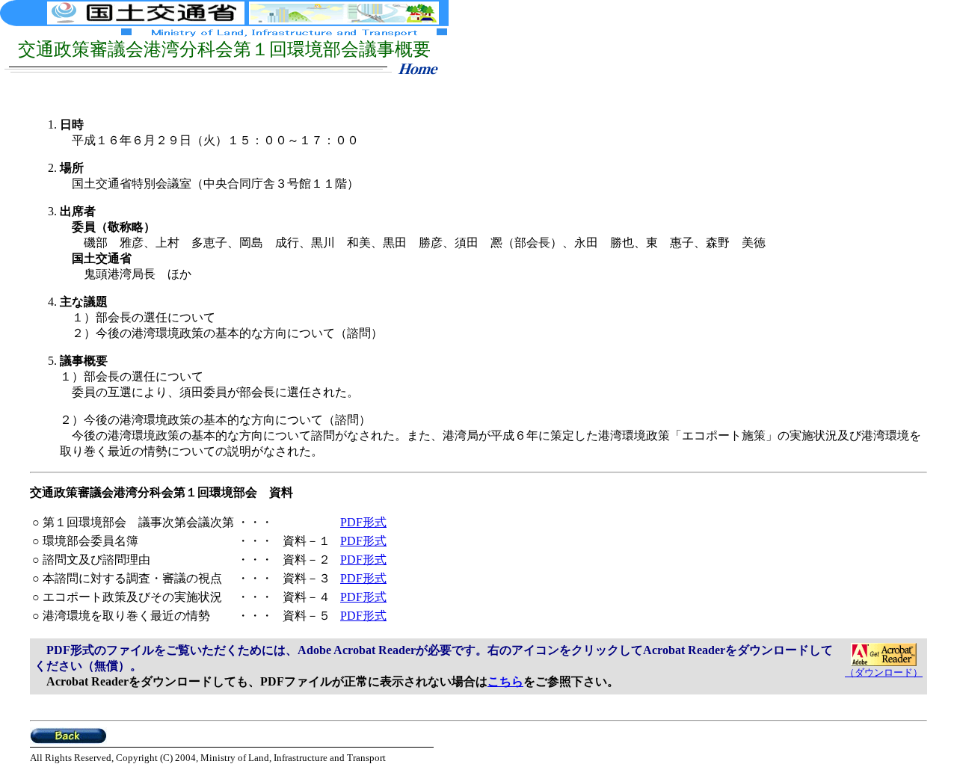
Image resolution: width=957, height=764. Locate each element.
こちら (505, 681)
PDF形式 (363, 522)
